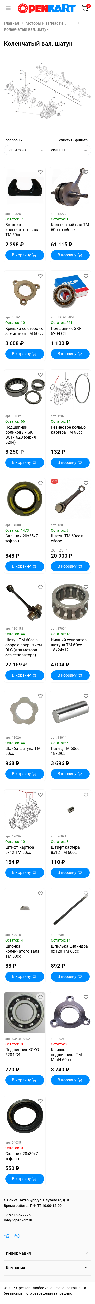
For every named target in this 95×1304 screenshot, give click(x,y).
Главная (11, 23)
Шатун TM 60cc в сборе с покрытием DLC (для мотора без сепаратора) (23, 647)
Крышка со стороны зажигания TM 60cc (24, 331)
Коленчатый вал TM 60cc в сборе (70, 227)
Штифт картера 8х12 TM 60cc (65, 850)
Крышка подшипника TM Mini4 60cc (66, 1054)
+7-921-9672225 (17, 1215)
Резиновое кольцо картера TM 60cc (68, 430)
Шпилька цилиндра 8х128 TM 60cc (69, 949)
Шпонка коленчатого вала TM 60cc (22, 951)
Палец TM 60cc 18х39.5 (65, 751)
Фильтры (58, 150)
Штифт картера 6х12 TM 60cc (19, 850)
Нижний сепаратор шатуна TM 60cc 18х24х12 (69, 645)
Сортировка (17, 150)
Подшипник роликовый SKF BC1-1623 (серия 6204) (20, 435)
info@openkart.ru (18, 1220)
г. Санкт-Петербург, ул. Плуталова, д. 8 (36, 1200)
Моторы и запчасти (44, 23)
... (72, 23)
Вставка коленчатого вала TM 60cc (22, 229)
